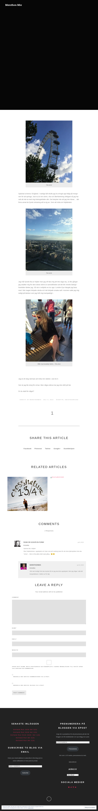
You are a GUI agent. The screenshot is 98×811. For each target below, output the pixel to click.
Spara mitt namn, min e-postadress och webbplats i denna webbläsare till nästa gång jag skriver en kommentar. (47, 667)
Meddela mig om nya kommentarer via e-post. (31, 676)
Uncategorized (71, 399)
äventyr (60, 399)
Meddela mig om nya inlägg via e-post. (28, 685)
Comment (15, 597)
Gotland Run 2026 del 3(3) (25, 729)
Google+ (57, 448)
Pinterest (38, 448)
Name (14, 628)
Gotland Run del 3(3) (25, 738)
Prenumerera (73, 749)
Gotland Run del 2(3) (25, 740)
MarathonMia (35, 399)
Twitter (48, 448)
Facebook (27, 448)
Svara (26, 545)
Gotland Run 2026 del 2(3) (25, 732)
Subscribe (25, 773)
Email (14, 639)
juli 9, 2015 (81, 542)
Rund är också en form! (34, 542)
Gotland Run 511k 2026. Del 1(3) (25, 735)
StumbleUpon (69, 448)
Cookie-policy (31, 808)
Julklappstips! (27, 493)
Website (15, 650)
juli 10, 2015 (80, 565)
